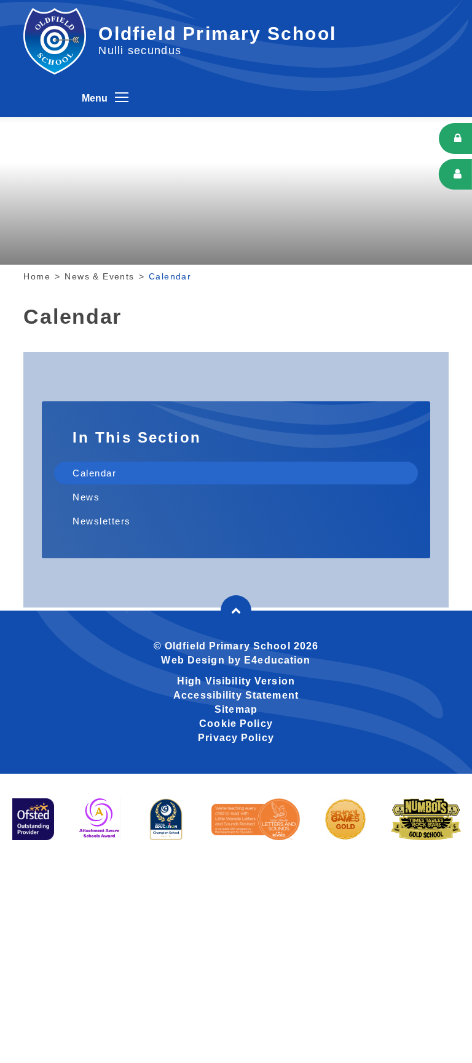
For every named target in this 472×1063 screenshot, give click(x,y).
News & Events (99, 276)
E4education (277, 660)
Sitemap (236, 709)
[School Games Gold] (345, 819)
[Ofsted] (33, 819)
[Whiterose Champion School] (166, 819)
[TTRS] (426, 819)
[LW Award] (255, 819)
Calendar (170, 276)
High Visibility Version (236, 681)
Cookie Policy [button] (236, 723)
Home (36, 276)
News (86, 497)
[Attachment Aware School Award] (99, 819)
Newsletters (102, 521)
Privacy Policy (236, 737)
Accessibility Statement (236, 695)
